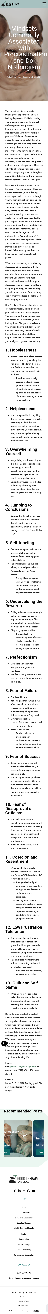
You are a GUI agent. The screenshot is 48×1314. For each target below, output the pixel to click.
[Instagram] (24, 1191)
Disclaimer (24, 1297)
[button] (5, 1136)
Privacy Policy (24, 1305)
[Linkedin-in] (19, 1191)
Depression (25, 80)
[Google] (28, 1191)
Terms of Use (24, 1301)
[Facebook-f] (14, 1191)
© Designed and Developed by (21, 1311)
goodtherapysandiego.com (22, 1066)
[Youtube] (33, 1191)
